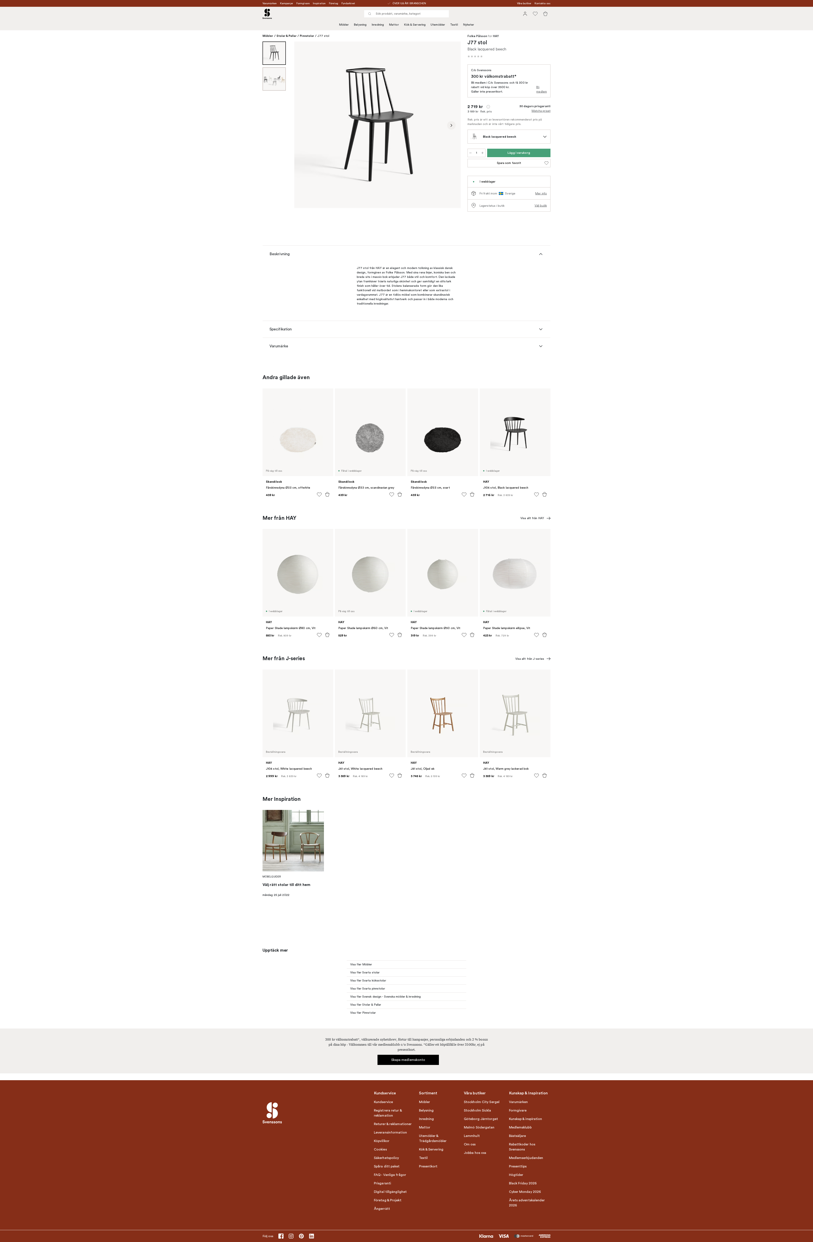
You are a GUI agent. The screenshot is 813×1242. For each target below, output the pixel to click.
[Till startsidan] (267, 14)
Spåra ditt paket (387, 1166)
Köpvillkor (381, 1141)
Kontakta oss (542, 3)
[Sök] (369, 13)
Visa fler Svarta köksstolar (368, 980)
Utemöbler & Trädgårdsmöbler (433, 1138)
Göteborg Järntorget (481, 1119)
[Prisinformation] (488, 107)
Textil (454, 24)
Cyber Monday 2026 (525, 1192)
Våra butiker (524, 3)
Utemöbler (438, 24)
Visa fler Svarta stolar (365, 972)
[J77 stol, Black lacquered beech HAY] (377, 125)
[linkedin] (311, 1236)
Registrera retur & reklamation (388, 1113)
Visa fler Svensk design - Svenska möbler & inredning (385, 996)
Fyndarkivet (348, 3)
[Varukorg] (545, 14)
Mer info (541, 193)
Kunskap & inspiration (525, 1119)
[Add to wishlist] (319, 494)
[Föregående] (303, 125)
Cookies (380, 1149)
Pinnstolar (307, 35)
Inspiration (319, 3)
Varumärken (270, 3)
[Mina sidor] (525, 14)
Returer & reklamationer (393, 1124)
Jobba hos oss (475, 1153)
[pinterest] (301, 1236)
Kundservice (383, 1102)
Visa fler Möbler (361, 964)
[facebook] (280, 1236)
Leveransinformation (390, 1132)
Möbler (344, 24)
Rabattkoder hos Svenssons (522, 1146)
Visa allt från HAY (532, 518)
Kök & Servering (415, 24)
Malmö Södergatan (479, 1127)
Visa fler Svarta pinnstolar (367, 988)
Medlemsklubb (520, 1127)
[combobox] (406, 13)
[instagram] (291, 1236)
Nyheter (468, 24)
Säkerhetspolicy (386, 1158)
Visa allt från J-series (529, 658)
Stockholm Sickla (477, 1110)
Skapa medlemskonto (408, 1060)
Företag (333, 3)
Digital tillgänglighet (390, 1192)
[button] (475, 56)
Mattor (394, 24)
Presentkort (428, 1166)
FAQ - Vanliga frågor (390, 1175)
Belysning (360, 24)
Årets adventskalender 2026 (527, 1202)
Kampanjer (286, 3)
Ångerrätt (382, 1209)
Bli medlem (541, 89)
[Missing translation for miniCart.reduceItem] (470, 153)
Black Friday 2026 (523, 1183)
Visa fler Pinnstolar (363, 1012)
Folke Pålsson (477, 36)
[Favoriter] (535, 14)
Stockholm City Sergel (481, 1102)
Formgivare (303, 3)
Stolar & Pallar (287, 35)
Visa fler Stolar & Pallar (365, 1004)
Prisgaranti (382, 1183)
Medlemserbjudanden (526, 1158)
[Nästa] (451, 125)
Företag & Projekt (387, 1200)
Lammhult (472, 1136)
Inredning (378, 24)
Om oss (470, 1144)
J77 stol (323, 35)
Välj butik (541, 205)
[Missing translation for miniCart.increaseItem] (482, 153)
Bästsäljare (517, 1136)
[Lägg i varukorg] (327, 494)
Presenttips (518, 1166)
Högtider (516, 1175)
